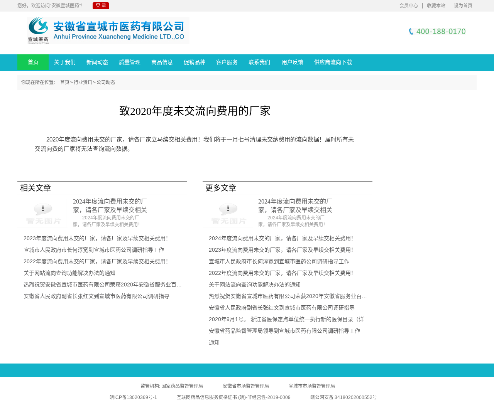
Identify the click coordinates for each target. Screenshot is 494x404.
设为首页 (463, 5)
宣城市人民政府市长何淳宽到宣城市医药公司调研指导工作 (94, 250)
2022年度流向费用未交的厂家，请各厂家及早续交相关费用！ (97, 261)
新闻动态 (97, 62)
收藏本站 (436, 5)
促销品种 (194, 62)
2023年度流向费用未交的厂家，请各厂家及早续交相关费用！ (97, 238)
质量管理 (129, 62)
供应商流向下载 (333, 62)
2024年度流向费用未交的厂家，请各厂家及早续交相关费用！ (282, 238)
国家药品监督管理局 (182, 386)
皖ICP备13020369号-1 (133, 397)
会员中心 (408, 5)
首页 (33, 62)
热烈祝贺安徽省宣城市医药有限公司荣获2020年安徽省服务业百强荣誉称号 (113, 284)
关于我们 (65, 62)
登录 (101, 5)
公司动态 (105, 82)
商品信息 (162, 62)
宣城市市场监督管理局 (312, 386)
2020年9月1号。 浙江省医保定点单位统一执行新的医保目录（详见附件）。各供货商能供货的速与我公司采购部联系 (347, 319)
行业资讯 (83, 82)
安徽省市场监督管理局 (246, 386)
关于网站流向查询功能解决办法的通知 (69, 273)
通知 (214, 342)
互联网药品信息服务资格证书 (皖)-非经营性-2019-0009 (234, 397)
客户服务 (227, 62)
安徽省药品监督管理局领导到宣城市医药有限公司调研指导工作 (284, 331)
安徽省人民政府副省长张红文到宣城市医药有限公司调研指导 (96, 296)
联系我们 (259, 62)
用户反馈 (292, 62)
